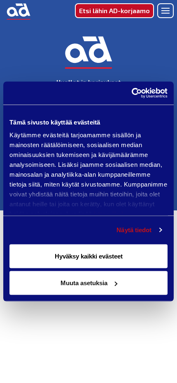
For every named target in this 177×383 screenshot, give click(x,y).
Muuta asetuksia (84, 282)
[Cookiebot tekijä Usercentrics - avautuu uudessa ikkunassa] (131, 93)
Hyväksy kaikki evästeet (89, 255)
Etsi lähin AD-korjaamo (114, 10)
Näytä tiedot (133, 229)
